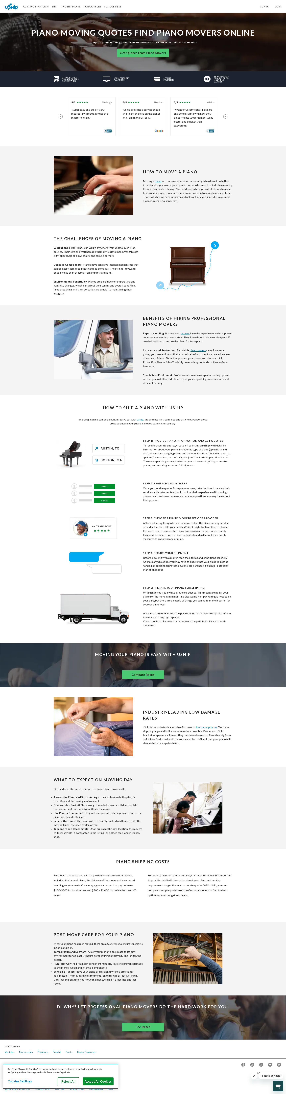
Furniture (43, 1052)
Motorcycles (26, 1052)
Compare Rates (143, 675)
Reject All (68, 1081)
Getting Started (34, 6)
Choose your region (268, 1072)
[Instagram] (252, 1065)
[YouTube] (270, 1065)
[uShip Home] (11, 6)
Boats (69, 1052)
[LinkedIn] (279, 1065)
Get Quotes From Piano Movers (143, 53)
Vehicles (9, 1052)
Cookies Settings (20, 1081)
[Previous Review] (61, 116)
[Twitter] (261, 1065)
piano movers (198, 350)
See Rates (143, 1027)
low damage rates (206, 727)
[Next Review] (225, 116)
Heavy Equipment (86, 1052)
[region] (61, 1076)
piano (158, 180)
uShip (140, 419)
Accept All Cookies (98, 1081)
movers (185, 333)
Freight (57, 1052)
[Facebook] (243, 1065)
